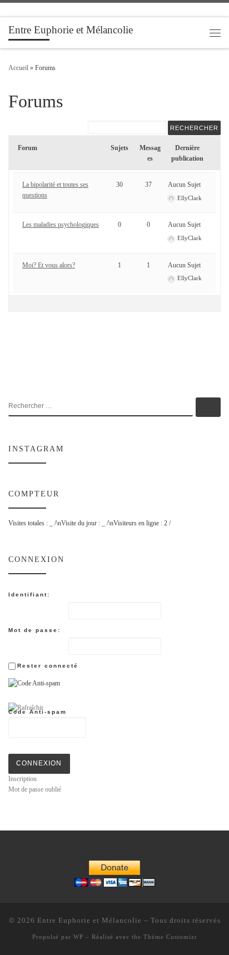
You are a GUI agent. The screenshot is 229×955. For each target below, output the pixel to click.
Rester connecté (47, 666)
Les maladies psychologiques (60, 224)
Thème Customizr (170, 936)
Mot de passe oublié (34, 789)
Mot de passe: (34, 630)
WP (78, 936)
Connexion (39, 763)
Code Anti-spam (37, 712)
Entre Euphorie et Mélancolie (89, 920)
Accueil (18, 68)
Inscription (22, 779)
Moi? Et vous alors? (48, 265)
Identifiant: (29, 594)
